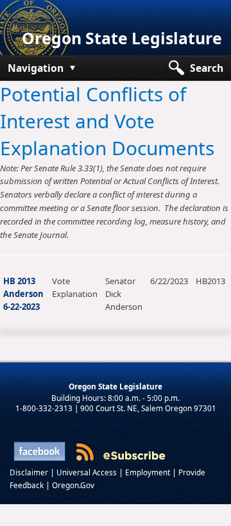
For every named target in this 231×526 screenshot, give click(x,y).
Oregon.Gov (73, 485)
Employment (148, 472)
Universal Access (87, 472)
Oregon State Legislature (122, 38)
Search (206, 68)
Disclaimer (30, 472)
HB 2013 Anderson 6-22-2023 (23, 293)
